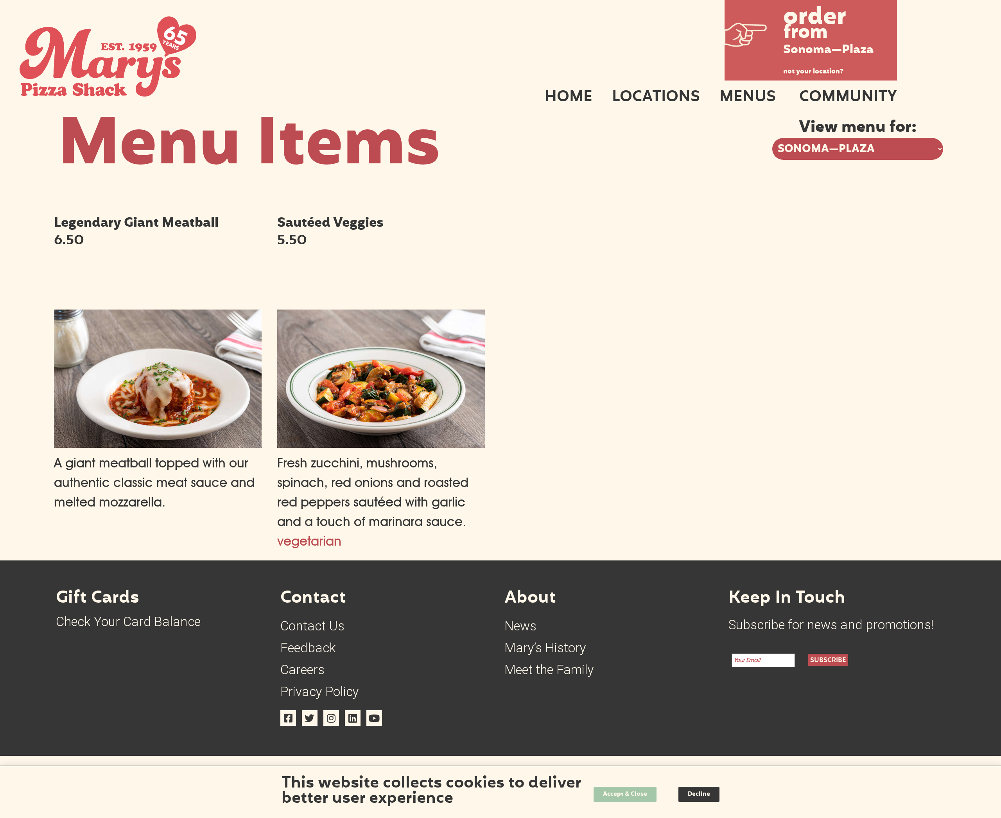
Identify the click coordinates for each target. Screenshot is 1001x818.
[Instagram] (331, 718)
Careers (302, 669)
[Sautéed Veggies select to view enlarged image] (381, 443)
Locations (656, 97)
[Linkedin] (353, 718)
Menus (747, 97)
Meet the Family (549, 669)
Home (568, 97)
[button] (811, 35)
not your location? (813, 72)
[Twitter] (310, 718)
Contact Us (312, 626)
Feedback (308, 647)
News (520, 626)
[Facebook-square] (288, 718)
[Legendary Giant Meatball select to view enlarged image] (158, 443)
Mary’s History (545, 647)
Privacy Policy (319, 691)
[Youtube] (374, 718)
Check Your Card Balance (128, 621)
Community (848, 97)
